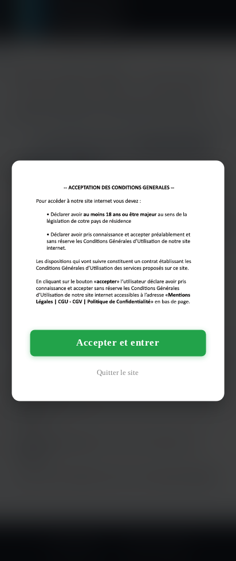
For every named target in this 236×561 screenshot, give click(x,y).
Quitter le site (118, 372)
